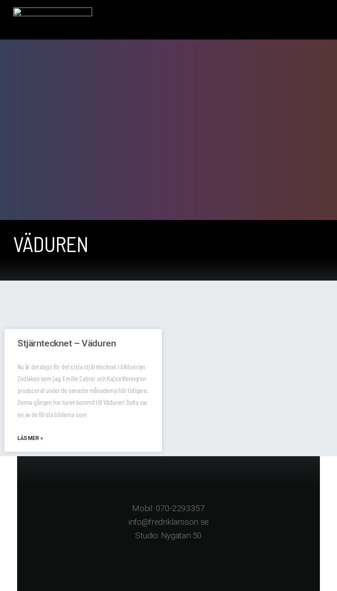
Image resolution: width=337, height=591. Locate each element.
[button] (322, 20)
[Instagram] (168, 566)
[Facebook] (133, 566)
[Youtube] (203, 566)
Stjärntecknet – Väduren (67, 343)
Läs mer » (30, 438)
